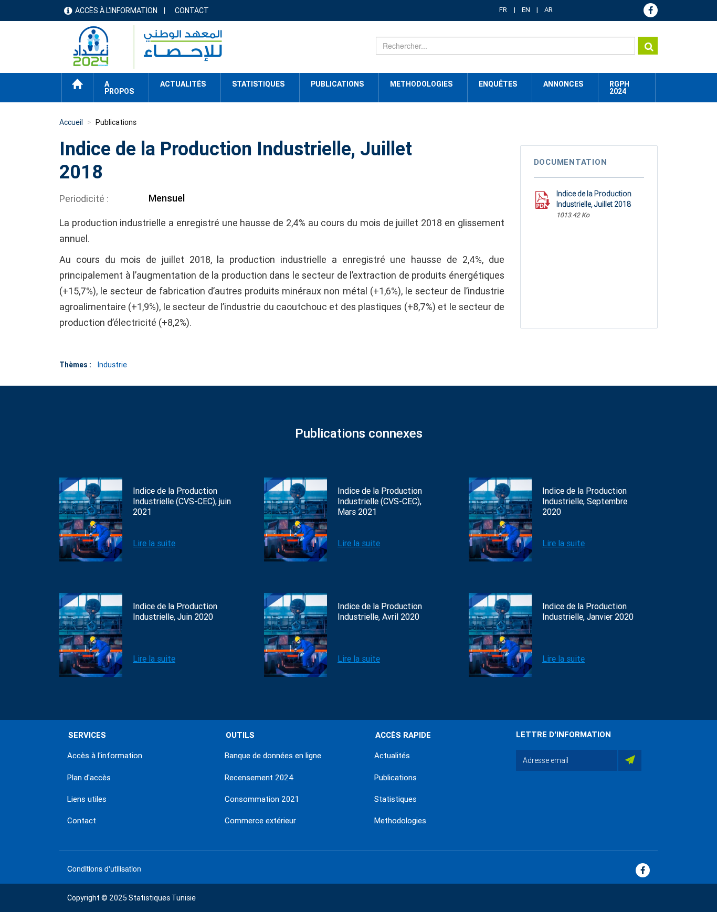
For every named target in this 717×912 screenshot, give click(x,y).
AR (548, 10)
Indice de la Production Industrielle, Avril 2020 (380, 611)
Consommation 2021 (262, 799)
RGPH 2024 (619, 88)
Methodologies (400, 820)
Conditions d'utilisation (104, 868)
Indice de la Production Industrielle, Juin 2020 (175, 611)
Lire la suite (154, 543)
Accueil (77, 84)
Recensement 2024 (259, 777)
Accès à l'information (116, 10)
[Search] (648, 46)
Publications (337, 84)
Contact (192, 10)
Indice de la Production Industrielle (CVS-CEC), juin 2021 (182, 501)
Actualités (392, 755)
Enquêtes (498, 84)
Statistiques (395, 799)
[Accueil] (142, 47)
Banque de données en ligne (273, 755)
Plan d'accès (89, 777)
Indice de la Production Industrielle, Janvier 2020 (588, 611)
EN (526, 10)
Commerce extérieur (260, 820)
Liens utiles (87, 799)
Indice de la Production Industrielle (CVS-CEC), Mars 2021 (380, 501)
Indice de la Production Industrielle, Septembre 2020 (584, 501)
